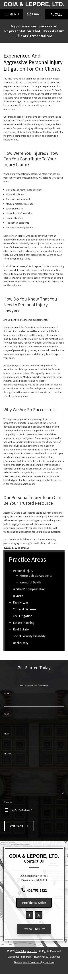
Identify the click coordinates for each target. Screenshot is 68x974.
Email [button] (36, 14)
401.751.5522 (10, 547)
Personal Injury (23, 571)
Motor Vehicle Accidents (36, 575)
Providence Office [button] (34, 903)
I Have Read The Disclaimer (21, 810)
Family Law (20, 602)
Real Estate (21, 629)
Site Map (26, 956)
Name (6, 694)
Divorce (18, 596)
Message (7, 754)
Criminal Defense (24, 609)
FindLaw (49, 962)
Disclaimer (8, 802)
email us (25, 547)
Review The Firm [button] (34, 929)
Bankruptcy (20, 643)
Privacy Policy (40, 956)
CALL (58, 14)
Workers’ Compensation (29, 589)
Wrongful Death (30, 582)
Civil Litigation (22, 616)
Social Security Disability (29, 636)
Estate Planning (23, 622)
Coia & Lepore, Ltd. (26, 951)
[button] (11, 13)
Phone (6, 734)
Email (7, 714)
